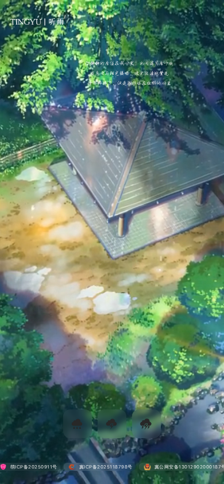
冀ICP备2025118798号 (106, 467)
